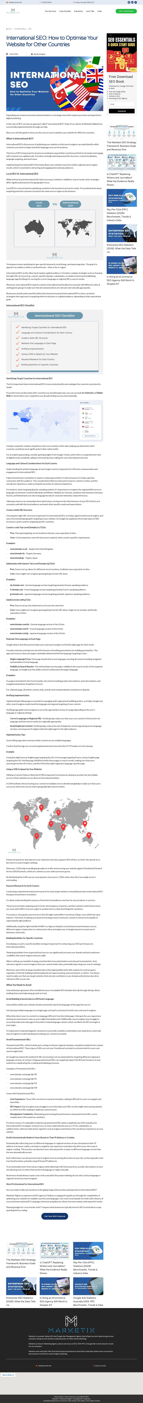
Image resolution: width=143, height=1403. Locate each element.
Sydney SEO (49, 1336)
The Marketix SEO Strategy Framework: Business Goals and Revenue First (21, 1263)
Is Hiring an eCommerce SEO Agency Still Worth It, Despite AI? (54, 1302)
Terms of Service (69, 1397)
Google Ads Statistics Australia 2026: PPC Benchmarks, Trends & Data (88, 1302)
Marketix (55, 1399)
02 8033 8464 (46, 2)
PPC (83, 1344)
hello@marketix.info (15, 2)
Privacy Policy (58, 1397)
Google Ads (91, 1344)
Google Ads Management (66, 1336)
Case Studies (65, 11)
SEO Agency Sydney (93, 1401)
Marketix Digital (66, 1399)
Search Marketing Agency (48, 1344)
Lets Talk (90, 11)
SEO (75, 1344)
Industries (78, 11)
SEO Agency (82, 1401)
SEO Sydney (73, 1401)
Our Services (50, 11)
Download (122, 111)
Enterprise (63, 1351)
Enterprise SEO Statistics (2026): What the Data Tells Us (21, 1302)
